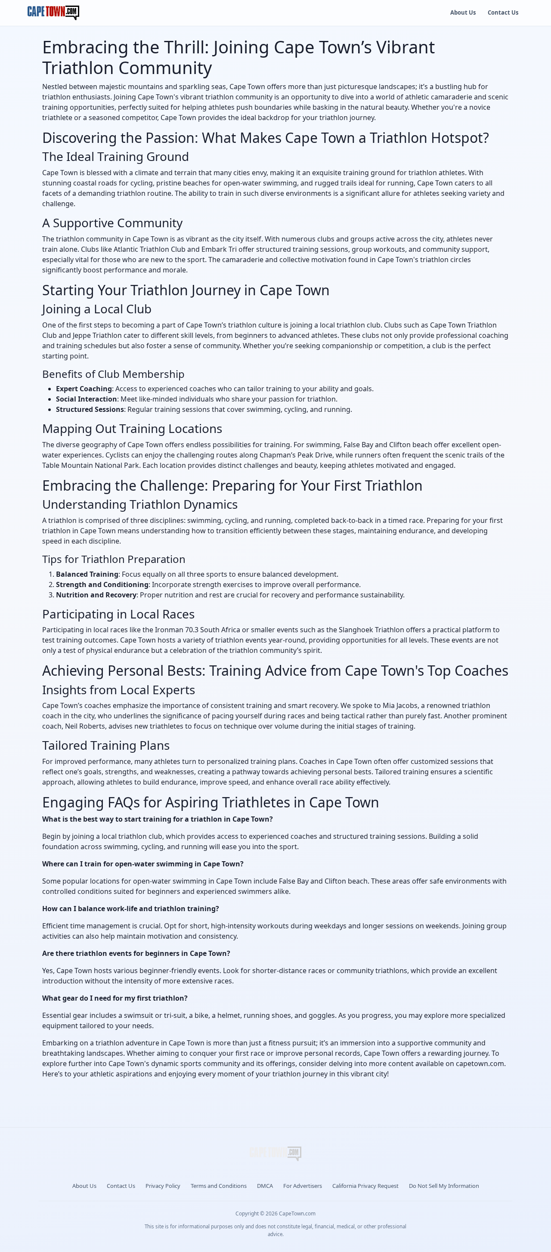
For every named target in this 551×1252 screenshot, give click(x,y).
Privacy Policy (162, 1186)
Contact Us (503, 12)
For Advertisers (302, 1186)
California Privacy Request (365, 1186)
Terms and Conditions (219, 1186)
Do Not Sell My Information (444, 1186)
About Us (463, 12)
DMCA (265, 1186)
